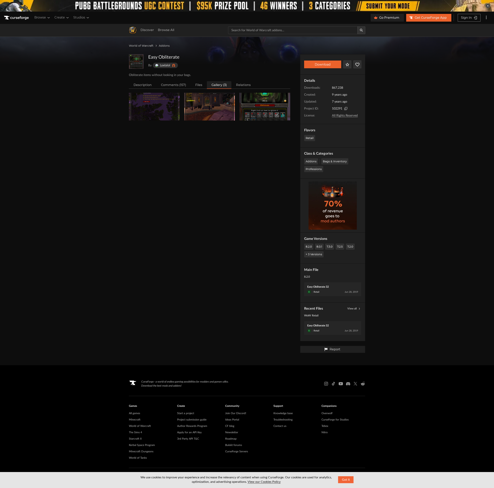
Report (335, 349)
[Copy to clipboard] (346, 108)
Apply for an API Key (189, 432)
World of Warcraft (141, 45)
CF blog (229, 426)
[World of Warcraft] (133, 30)
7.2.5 (340, 246)
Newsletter (231, 432)
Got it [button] (346, 479)
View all (352, 308)
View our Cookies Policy (264, 481)
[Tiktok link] (333, 383)
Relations (243, 85)
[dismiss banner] (488, 5)
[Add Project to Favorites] (347, 64)
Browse (40, 17)
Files (198, 85)
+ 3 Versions (314, 254)
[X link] (355, 383)
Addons (164, 45)
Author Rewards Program (192, 426)
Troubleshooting (283, 419)
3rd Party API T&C (188, 438)
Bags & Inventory (335, 161)
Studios (79, 17)
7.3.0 (329, 246)
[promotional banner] (247, 6)
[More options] (486, 18)
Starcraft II (135, 438)
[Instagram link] (326, 383)
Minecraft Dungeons (141, 451)
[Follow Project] (357, 64)
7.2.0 (350, 246)
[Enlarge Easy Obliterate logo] (136, 61)
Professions (314, 169)
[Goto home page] (17, 18)
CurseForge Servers (236, 451)
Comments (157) (173, 85)
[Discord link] (348, 383)
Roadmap (231, 438)
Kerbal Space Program (142, 445)
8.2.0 (309, 246)
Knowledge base (283, 413)
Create (59, 17)
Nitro (324, 432)
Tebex (324, 426)
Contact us (279, 426)
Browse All (166, 30)
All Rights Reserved (345, 115)
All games (134, 413)
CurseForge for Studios (335, 419)
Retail (310, 138)
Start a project (185, 413)
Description (143, 85)
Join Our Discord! (235, 413)
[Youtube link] (340, 383)
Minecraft (134, 419)
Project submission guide (191, 419)
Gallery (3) (219, 85)
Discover (147, 30)
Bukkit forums (233, 445)
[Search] (361, 30)
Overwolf (326, 413)
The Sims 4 (135, 432)
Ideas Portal (232, 419)
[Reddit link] (362, 383)
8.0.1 (319, 246)
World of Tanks (138, 458)
